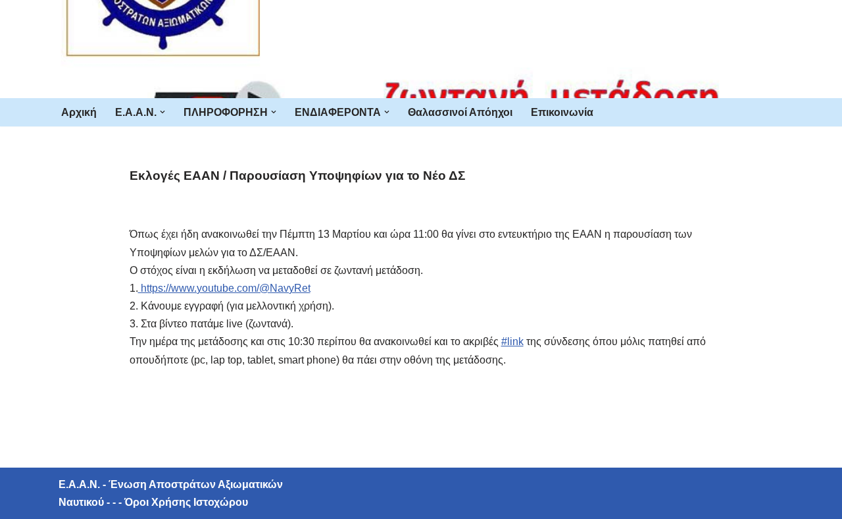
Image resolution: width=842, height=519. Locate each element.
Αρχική (79, 112)
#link (512, 341)
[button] (162, 112)
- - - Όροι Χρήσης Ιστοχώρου (176, 502)
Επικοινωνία (562, 112)
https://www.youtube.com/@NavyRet (224, 288)
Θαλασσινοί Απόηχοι (460, 112)
